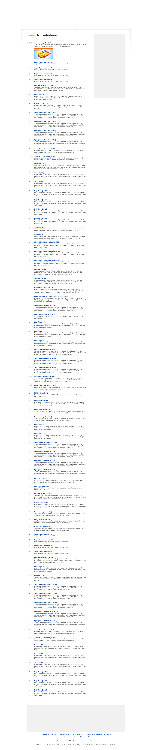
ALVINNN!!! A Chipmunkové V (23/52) (47, 260)
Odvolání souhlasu (86, 737)
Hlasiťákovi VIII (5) (40, 479)
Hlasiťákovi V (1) (40, 322)
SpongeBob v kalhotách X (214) (45, 442)
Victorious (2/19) (40, 163)
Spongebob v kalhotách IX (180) (45, 358)
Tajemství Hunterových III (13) (44, 156)
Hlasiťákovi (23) (39, 424)
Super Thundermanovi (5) (43, 62)
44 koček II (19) (39, 234)
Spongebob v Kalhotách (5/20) (45, 130)
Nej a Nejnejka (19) (40, 690)
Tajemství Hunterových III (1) (44, 630)
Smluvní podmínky (77, 734)
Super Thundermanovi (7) (43, 74)
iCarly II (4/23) (39, 173)
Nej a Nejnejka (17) (40, 672)
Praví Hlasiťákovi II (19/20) (43, 557)
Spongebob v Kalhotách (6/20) (45, 140)
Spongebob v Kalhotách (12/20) (45, 593)
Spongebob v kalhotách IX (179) (45, 349)
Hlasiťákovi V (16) (40, 566)
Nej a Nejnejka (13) (40, 191)
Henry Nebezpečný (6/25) (43, 43)
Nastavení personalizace (70, 737)
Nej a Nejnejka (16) (40, 218)
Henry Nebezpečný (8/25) (43, 519)
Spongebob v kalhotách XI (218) (45, 470)
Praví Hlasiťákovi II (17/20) (43, 85)
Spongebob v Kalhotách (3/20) (45, 121)
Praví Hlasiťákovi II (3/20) (43, 493)
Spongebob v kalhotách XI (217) (45, 460)
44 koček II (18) (39, 227)
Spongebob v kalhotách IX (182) (45, 376)
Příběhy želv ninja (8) (41, 393)
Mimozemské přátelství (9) (43, 287)
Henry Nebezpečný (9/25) (43, 526)
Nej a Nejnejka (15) (40, 209)
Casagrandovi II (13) (41, 103)
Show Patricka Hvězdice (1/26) (45, 314)
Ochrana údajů (90, 734)
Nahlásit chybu (64, 734)
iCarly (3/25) (38, 654)
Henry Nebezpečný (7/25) (43, 512)
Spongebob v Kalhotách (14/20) (45, 602)
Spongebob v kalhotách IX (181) (45, 367)
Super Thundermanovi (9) (43, 534)
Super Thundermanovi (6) (43, 68)
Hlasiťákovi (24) (39, 433)
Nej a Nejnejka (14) (40, 200)
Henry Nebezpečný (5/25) (43, 409)
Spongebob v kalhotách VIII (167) (46, 611)
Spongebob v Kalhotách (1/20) (45, 112)
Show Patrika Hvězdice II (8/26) (45, 385)
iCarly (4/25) (38, 663)
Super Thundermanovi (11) (43, 545)
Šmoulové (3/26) (40, 269)
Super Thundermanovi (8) (43, 79)
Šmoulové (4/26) (40, 278)
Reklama (99, 734)
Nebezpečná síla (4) (41, 503)
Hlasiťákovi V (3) (40, 340)
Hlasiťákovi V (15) (40, 94)
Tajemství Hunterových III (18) (44, 637)
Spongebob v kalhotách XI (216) (45, 305)
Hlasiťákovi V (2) (40, 331)
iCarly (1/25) (38, 182)
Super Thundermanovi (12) (43, 551)
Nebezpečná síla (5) (41, 400)
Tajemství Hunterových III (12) (44, 149)
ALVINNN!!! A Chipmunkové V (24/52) (47, 251)
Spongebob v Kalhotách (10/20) (45, 584)
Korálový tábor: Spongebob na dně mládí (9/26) (51, 296)
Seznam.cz (107, 734)
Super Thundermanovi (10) (43, 540)
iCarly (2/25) (38, 644)
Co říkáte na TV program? (49, 734)
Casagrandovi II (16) (41, 575)
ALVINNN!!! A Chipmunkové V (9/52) (46, 242)
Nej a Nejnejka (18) (40, 681)
